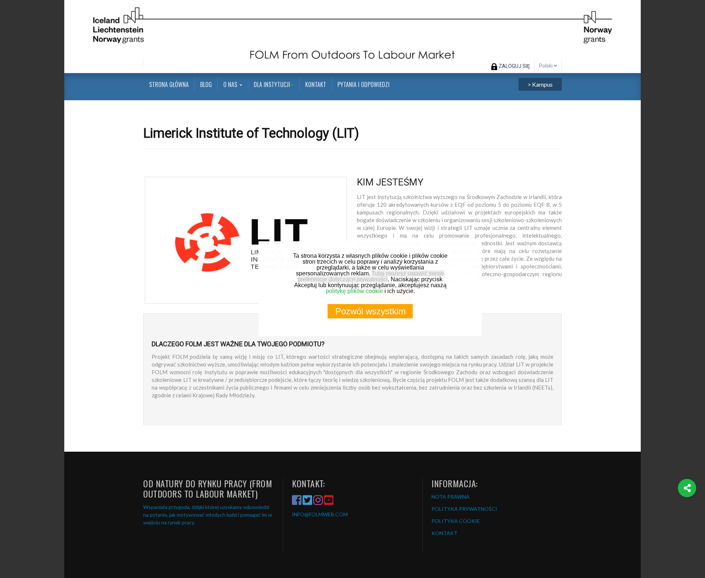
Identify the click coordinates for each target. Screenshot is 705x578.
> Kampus (540, 84)
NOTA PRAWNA (450, 497)
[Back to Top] (687, 517)
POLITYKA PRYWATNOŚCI (464, 509)
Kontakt (315, 84)
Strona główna (169, 84)
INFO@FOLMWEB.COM (320, 514)
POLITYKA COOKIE (455, 521)
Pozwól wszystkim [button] (370, 311)
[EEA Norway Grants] (352, 29)
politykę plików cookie (354, 291)
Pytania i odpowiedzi (363, 84)
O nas (231, 84)
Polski (546, 66)
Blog (206, 84)
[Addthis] (687, 488)
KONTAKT (444, 533)
